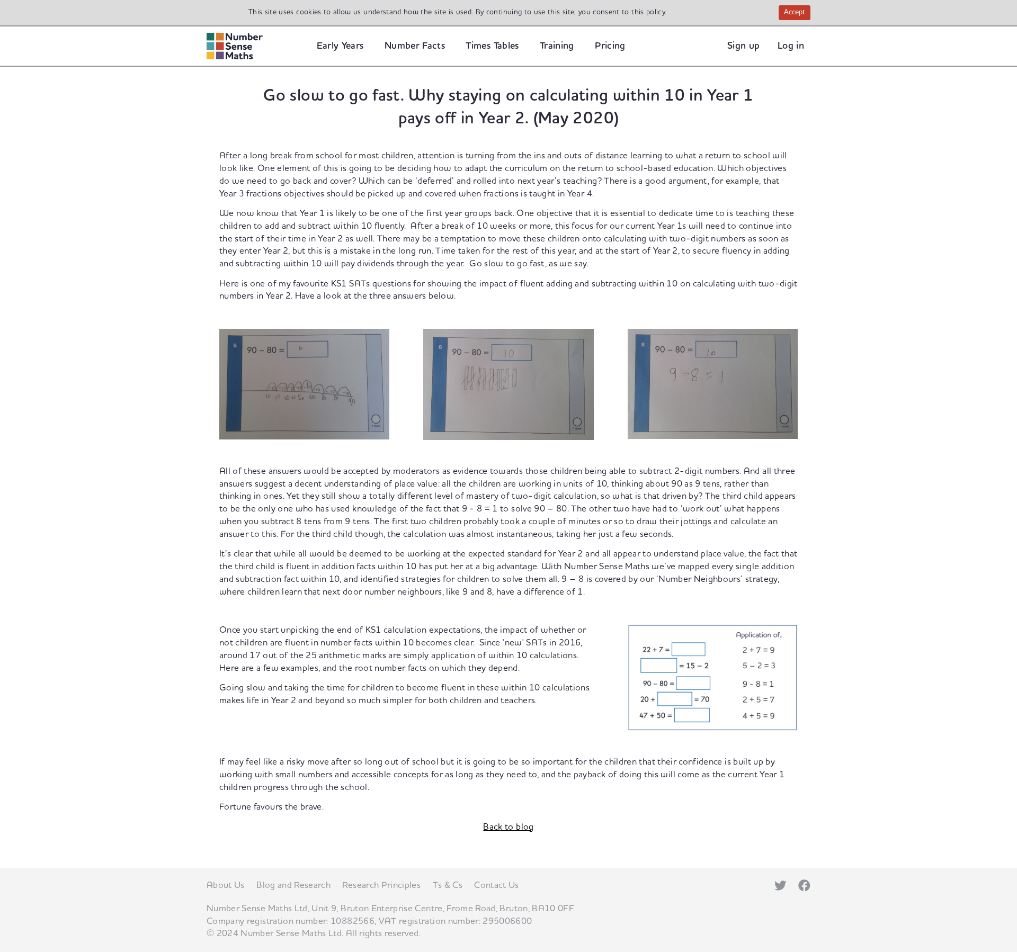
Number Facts (415, 45)
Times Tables (492, 45)
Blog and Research (293, 885)
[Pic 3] (713, 383)
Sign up (743, 45)
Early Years (340, 45)
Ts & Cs (447, 885)
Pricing (610, 45)
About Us (226, 885)
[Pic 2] (508, 384)
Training (557, 45)
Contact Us (496, 885)
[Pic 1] (304, 383)
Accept (797, 13)
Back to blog (508, 827)
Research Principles (381, 885)
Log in (791, 45)
